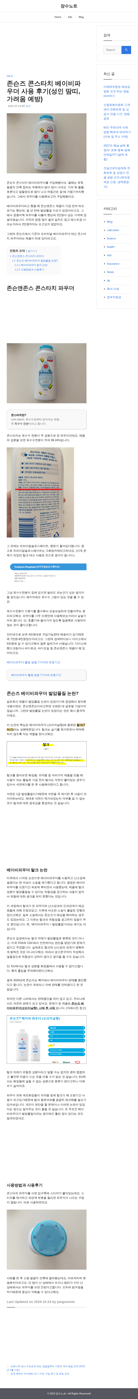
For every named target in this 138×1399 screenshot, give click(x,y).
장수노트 (69, 6)
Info (70, 17)
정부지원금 (114, 297)
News (110, 272)
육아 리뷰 (113, 289)
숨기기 (31, 251)
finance (111, 238)
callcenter (113, 230)
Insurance (113, 263)
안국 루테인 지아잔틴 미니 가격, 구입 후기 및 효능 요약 (40, 1373)
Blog (81, 17)
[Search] (126, 50)
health (110, 247)
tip (108, 280)
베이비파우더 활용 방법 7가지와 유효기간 (33, 662)
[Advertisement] (46, 49)
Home (58, 17)
